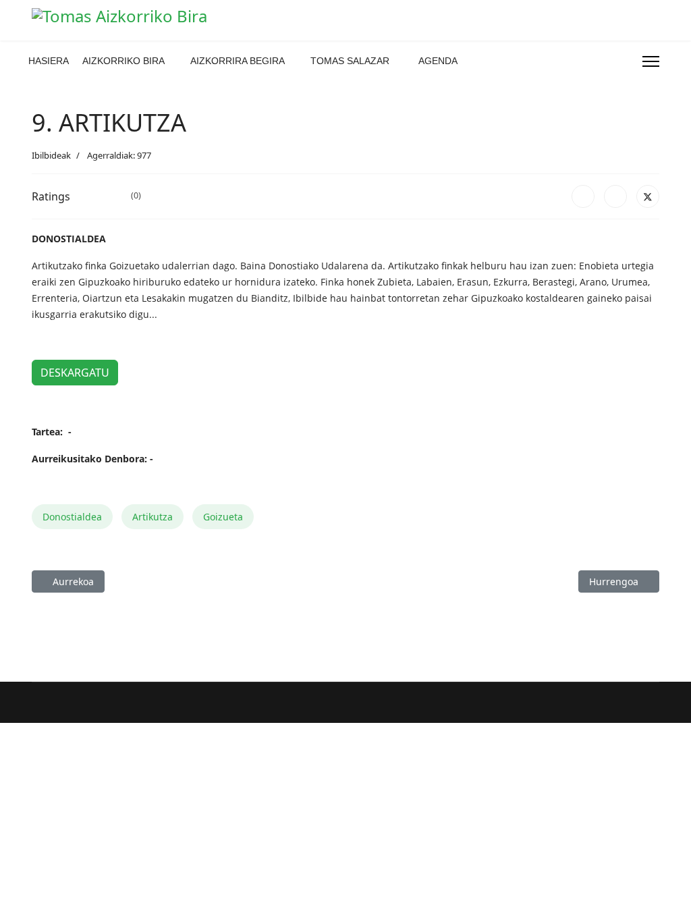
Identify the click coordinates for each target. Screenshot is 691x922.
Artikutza (152, 516)
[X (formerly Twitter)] (647, 196)
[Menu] (650, 61)
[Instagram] (603, 61)
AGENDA (438, 60)
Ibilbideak (51, 155)
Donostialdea (72, 516)
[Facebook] (582, 61)
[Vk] (625, 61)
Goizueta (223, 516)
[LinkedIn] (615, 196)
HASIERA (48, 60)
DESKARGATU (74, 372)
